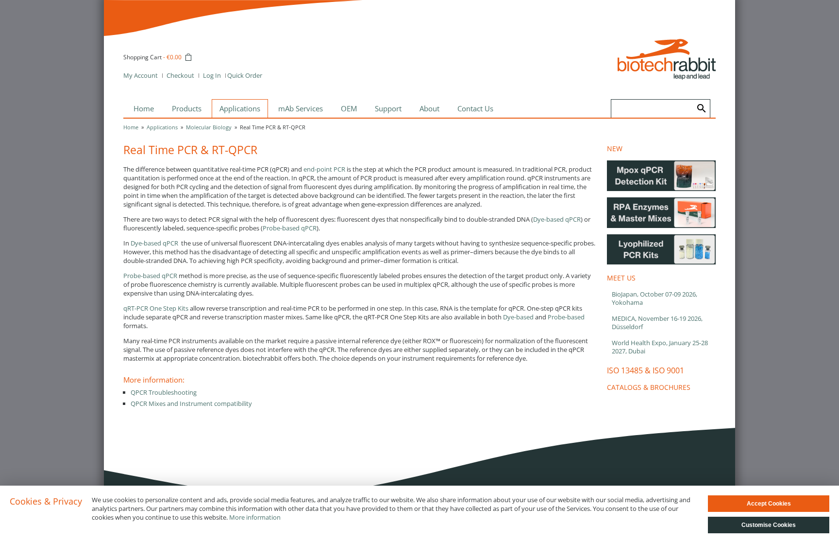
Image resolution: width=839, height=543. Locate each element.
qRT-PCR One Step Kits (155, 308)
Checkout (180, 75)
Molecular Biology (209, 127)
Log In (212, 75)
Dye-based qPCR (557, 219)
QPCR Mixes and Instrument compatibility (191, 403)
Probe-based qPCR (290, 228)
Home (130, 127)
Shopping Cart (142, 57)
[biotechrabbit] (667, 59)
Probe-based (566, 317)
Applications (162, 127)
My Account (140, 75)
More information (255, 517)
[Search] (702, 109)
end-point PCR (324, 169)
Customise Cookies (768, 525)
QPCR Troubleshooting (164, 392)
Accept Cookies (769, 503)
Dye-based (518, 317)
